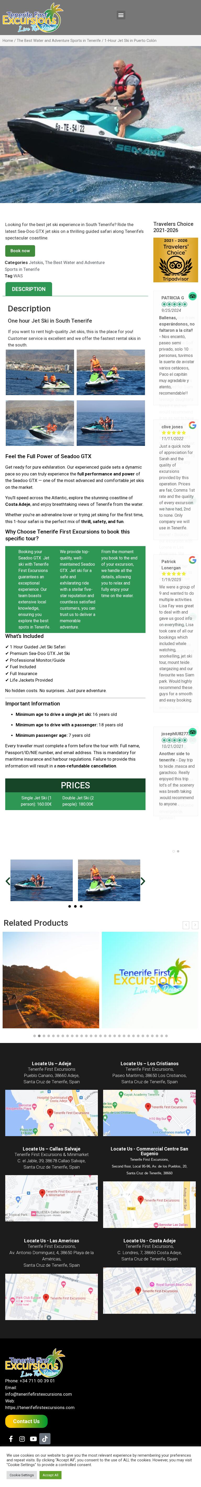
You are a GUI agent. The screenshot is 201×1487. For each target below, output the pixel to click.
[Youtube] (33, 1432)
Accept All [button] (50, 1475)
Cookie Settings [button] (22, 1475)
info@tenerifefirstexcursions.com (38, 1388)
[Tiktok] (45, 1432)
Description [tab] (29, 289)
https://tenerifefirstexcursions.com (40, 1401)
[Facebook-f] (10, 1432)
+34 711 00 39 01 (37, 1374)
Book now (20, 250)
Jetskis (36, 262)
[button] (121, 15)
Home (8, 40)
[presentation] (186, 919)
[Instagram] (22, 1432)
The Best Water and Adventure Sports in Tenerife (59, 40)
